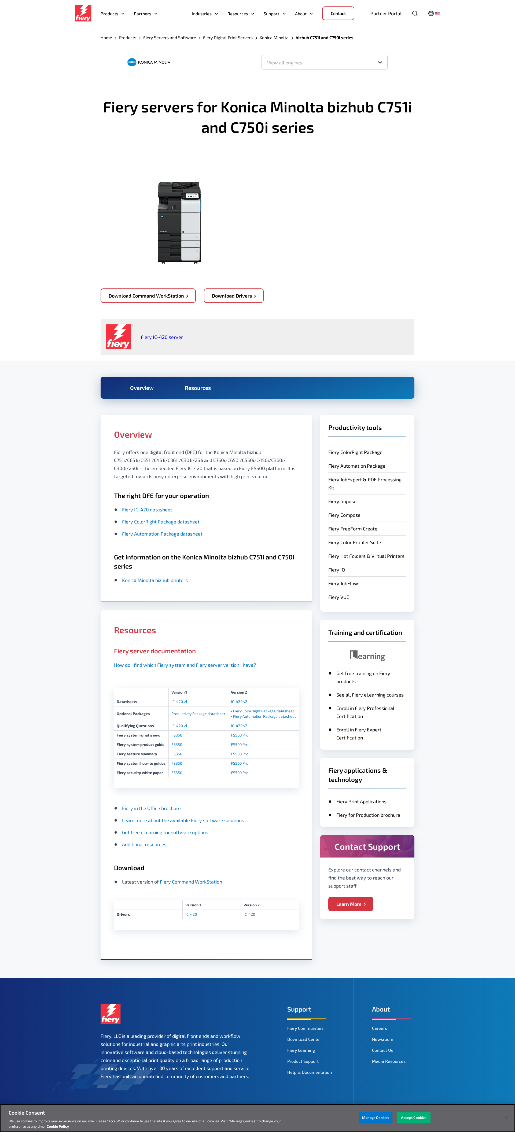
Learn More (349, 904)
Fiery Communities (305, 1028)
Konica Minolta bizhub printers (155, 580)
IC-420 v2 (239, 701)
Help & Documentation (309, 1072)
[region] (257, 1118)
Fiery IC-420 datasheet (147, 509)
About (301, 13)
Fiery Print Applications (361, 801)
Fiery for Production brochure (368, 815)
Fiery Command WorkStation (191, 882)
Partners (142, 13)
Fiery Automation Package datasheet (162, 534)
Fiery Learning (301, 1050)
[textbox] (324, 62)
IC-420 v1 (179, 701)
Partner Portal (386, 13)
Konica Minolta (274, 37)
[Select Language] (434, 13)
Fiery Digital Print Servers (228, 37)
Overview (142, 387)
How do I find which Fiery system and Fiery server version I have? (185, 665)
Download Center (304, 1039)
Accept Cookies (413, 1117)
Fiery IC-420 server (162, 337)
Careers (379, 1028)
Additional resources (144, 844)
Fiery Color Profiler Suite (354, 542)
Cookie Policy (58, 1126)
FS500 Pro (239, 735)
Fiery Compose (344, 515)
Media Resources (389, 1061)
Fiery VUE (338, 597)
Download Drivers (232, 296)
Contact (338, 13)
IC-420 (191, 914)
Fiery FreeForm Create (352, 529)
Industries (202, 13)
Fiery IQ (336, 570)
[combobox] (325, 62)
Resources (237, 13)
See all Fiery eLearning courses (370, 695)
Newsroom (382, 1039)
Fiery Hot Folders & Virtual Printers (366, 556)
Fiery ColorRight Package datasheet (161, 522)
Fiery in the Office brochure (151, 808)
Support (271, 13)
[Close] (506, 1118)
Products (109, 13)
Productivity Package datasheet (198, 713)
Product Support (303, 1061)
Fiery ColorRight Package (355, 452)
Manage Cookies (375, 1117)
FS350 (176, 735)
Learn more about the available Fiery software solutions (183, 820)
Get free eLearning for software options (165, 832)
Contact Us (382, 1050)
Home (106, 37)
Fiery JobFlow (343, 583)
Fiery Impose (342, 501)
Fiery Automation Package (356, 466)
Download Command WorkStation (146, 296)
